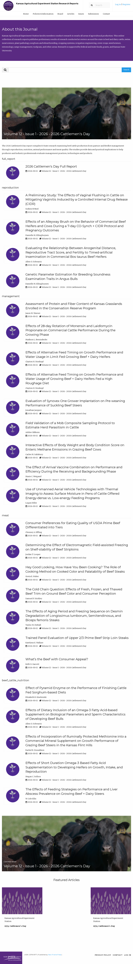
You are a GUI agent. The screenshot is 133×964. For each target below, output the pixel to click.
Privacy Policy (103, 955)
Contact (106, 14)
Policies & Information (43, 14)
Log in (118, 4)
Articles (70, 14)
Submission (93, 14)
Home (26, 14)
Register (126, 4)
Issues (81, 14)
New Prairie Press (54, 955)
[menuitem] (122, 5)
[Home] (8, 7)
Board (60, 14)
